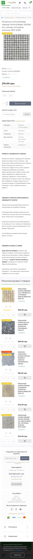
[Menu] (3, 3)
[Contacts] (25, 2)
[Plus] (7, 102)
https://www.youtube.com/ (20, 509)
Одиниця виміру (9, 91)
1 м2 (4, 95)
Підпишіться (24, 458)
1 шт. (10, 95)
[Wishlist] (6, 306)
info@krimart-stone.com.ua (16, 513)
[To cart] (25, 314)
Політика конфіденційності (18, 462)
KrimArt (9, 68)
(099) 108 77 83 (17, 477)
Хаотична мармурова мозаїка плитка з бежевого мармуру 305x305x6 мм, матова (24, 357)
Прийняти (17, 555)
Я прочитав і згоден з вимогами (17, 463)
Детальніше (18, 550)
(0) (9, 74)
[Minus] (7, 105)
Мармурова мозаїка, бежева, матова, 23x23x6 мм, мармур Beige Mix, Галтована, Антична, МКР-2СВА (24, 421)
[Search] (3, 13)
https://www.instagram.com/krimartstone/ (16, 509)
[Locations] (19, 2)
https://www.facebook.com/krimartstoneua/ (12, 509)
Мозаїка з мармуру (21, 17)
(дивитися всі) (20, 121)
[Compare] (10, 306)
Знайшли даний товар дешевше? (11, 86)
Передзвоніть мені (16, 479)
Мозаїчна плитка (9, 17)
